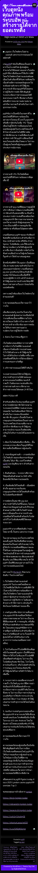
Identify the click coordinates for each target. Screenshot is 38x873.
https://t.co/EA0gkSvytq (14, 828)
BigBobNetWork (20, 869)
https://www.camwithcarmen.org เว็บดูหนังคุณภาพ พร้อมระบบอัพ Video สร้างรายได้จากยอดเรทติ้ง (20, 18)
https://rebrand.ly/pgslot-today (17, 804)
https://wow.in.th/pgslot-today (17, 810)
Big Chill (31, 866)
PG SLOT (17, 572)
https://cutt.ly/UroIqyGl (14, 816)
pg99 (8, 64)
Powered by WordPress (12, 866)
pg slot (22, 842)
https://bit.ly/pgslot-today (15, 797)
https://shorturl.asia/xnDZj (15, 822)
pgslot (29, 791)
